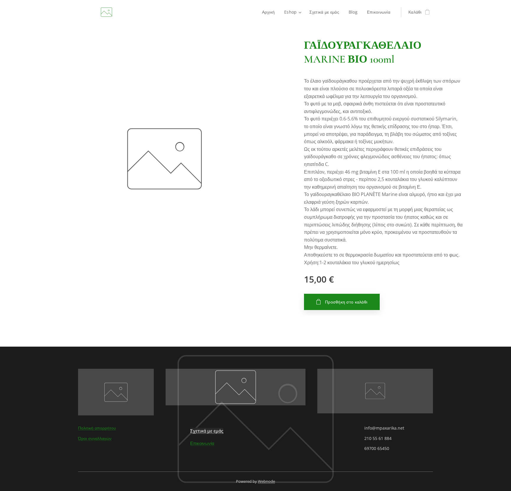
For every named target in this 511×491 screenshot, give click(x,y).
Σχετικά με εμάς (206, 431)
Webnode (266, 481)
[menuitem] (270, 12)
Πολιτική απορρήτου (97, 428)
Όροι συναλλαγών (94, 438)
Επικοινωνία (202, 443)
